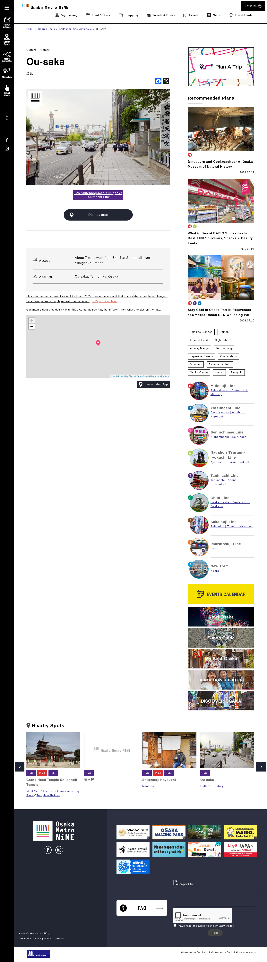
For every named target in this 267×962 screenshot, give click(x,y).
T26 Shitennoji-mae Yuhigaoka (98, 193)
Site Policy (25, 938)
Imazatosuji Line (226, 544)
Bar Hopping (224, 348)
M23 (42, 772)
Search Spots (46, 29)
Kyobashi (217, 462)
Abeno (232, 480)
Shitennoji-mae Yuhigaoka (75, 29)
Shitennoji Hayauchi (159, 779)
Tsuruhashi (239, 436)
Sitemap (59, 938)
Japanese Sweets (201, 356)
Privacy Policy (43, 938)
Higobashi (218, 416)
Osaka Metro (228, 356)
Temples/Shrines (48, 795)
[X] (166, 81)
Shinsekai (217, 526)
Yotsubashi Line (225, 408)
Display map (98, 214)
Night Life (221, 340)
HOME (30, 29)
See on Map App (156, 384)
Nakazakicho (219, 484)
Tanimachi (218, 480)
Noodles (148, 786)
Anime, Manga (199, 348)
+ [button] (31, 320)
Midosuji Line (223, 386)
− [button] (31, 326)
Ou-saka (101, 29)
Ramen (224, 331)
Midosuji (216, 394)
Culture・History (38, 49)
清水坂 (89, 779)
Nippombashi (220, 436)
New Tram (220, 566)
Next (261, 767)
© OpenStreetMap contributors (151, 376)
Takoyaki (237, 372)
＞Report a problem (104, 301)
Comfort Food (199, 340)
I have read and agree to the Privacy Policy (205, 925)
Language (251, 5)
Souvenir (196, 364)
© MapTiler (127, 376)
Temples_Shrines (201, 331)
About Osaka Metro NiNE (33, 933)
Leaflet (115, 376)
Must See (33, 791)
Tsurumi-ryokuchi (238, 462)
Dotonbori (238, 390)
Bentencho (239, 502)
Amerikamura (220, 412)
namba (219, 372)
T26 (31, 772)
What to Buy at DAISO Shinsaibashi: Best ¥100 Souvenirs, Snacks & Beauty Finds (220, 238)
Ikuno (214, 548)
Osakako (217, 506)
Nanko (215, 570)
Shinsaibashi (219, 390)
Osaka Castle (199, 372)
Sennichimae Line (227, 432)
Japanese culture (220, 364)
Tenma (232, 526)
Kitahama (246, 526)
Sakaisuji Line (224, 522)
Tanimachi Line (225, 476)
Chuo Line (220, 498)
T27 (53, 772)
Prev (19, 767)
